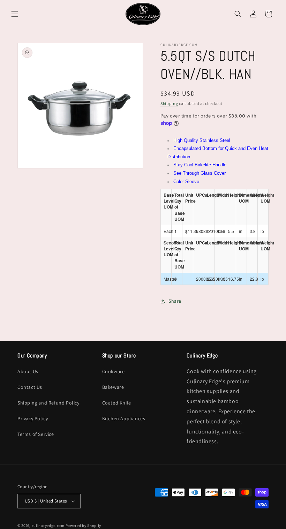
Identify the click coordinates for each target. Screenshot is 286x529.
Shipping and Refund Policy (48, 403)
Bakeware (113, 387)
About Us (27, 371)
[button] (14, 14)
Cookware (113, 371)
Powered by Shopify (83, 525)
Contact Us (29, 387)
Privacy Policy (32, 418)
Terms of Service (35, 434)
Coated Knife (116, 403)
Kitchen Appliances (123, 418)
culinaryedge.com (48, 525)
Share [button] (174, 301)
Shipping (169, 103)
